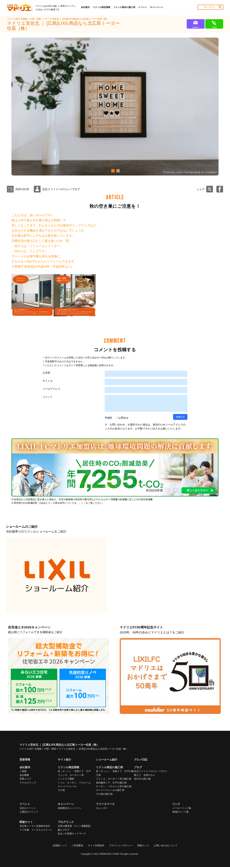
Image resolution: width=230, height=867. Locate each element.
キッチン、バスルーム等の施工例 (113, 786)
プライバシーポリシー (121, 845)
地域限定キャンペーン (69, 808)
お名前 (46, 372)
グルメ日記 (140, 759)
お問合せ (123, 417)
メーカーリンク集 (181, 808)
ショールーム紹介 (107, 759)
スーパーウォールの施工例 (110, 790)
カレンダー (102, 808)
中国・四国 (36, 19)
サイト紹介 (64, 759)
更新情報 (25, 759)
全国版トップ (60, 845)
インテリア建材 (66, 778)
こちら (82, 503)
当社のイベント (28, 808)
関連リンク (143, 845)
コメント (48, 396)
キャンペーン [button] (156, 7)
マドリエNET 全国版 (17, 19)
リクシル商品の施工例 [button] (124, 7)
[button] (112, 171)
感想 (109, 417)
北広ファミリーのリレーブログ (150, 771)
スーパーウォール (67, 786)
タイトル (48, 380)
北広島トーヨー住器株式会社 (35, 826)
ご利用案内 (77, 845)
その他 (61, 790)
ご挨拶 (23, 771)
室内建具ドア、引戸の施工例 (111, 782)
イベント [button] (142, 7)
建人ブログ (64, 829)
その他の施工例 (104, 794)
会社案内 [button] (85, 7)
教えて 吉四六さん (144, 775)
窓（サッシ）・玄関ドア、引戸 (74, 771)
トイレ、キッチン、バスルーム (74, 782)
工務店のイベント (29, 811)
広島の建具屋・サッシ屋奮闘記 (74, 826)
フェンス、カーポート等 (71, 775)
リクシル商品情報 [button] (101, 7)
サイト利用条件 (96, 845)
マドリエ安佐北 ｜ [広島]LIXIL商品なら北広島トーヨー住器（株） (76, 19)
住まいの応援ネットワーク (72, 833)
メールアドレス (51, 388)
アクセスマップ (28, 782)
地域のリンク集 (180, 811)
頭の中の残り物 (142, 778)
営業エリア (25, 778)
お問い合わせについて (165, 845)
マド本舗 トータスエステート (36, 829)
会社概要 (24, 775)
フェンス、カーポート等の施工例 (113, 778)
